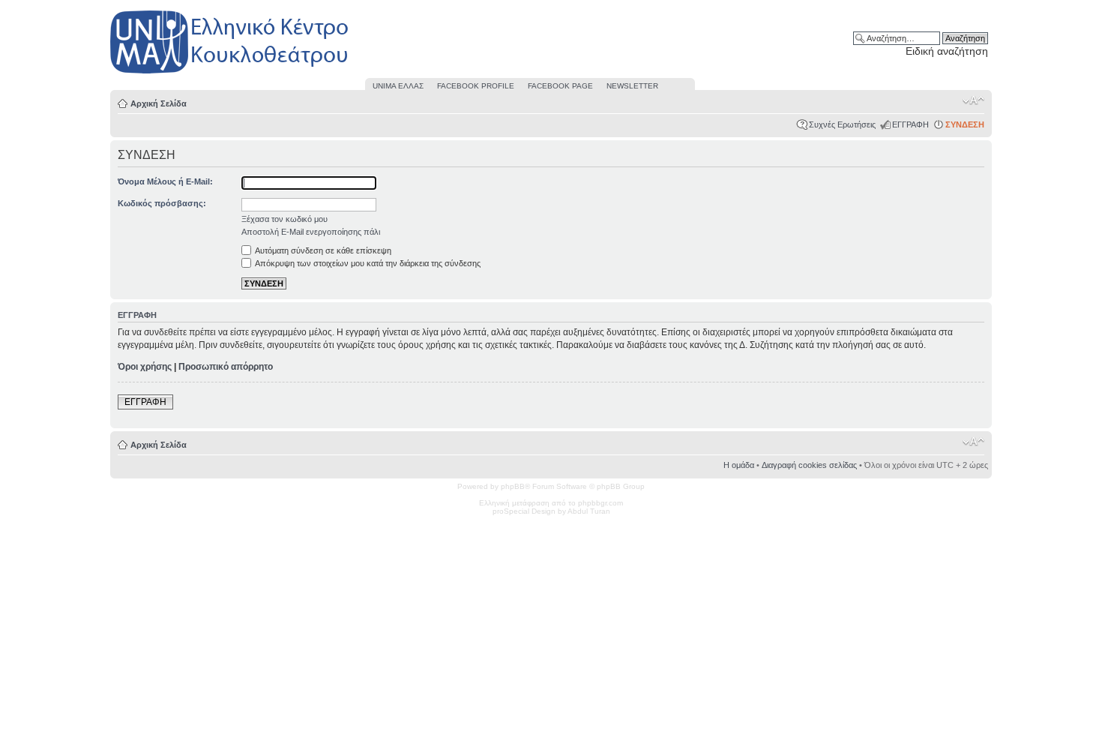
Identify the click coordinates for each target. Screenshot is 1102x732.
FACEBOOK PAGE (560, 86)
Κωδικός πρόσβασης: (162, 203)
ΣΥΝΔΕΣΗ (964, 124)
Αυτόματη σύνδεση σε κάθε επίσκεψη (322, 250)
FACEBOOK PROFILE (475, 86)
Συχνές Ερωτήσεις (842, 124)
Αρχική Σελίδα (158, 103)
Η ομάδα (738, 465)
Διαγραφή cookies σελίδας (809, 465)
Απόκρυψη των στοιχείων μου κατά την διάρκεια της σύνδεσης (367, 263)
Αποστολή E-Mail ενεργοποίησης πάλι (310, 231)
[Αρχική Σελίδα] (230, 74)
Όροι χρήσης (145, 367)
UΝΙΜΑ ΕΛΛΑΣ (398, 86)
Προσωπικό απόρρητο (225, 367)
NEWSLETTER (632, 86)
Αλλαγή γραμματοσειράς (973, 100)
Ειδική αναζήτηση (947, 51)
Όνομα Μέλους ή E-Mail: (165, 181)
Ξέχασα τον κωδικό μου (284, 219)
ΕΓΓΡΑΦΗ (910, 124)
